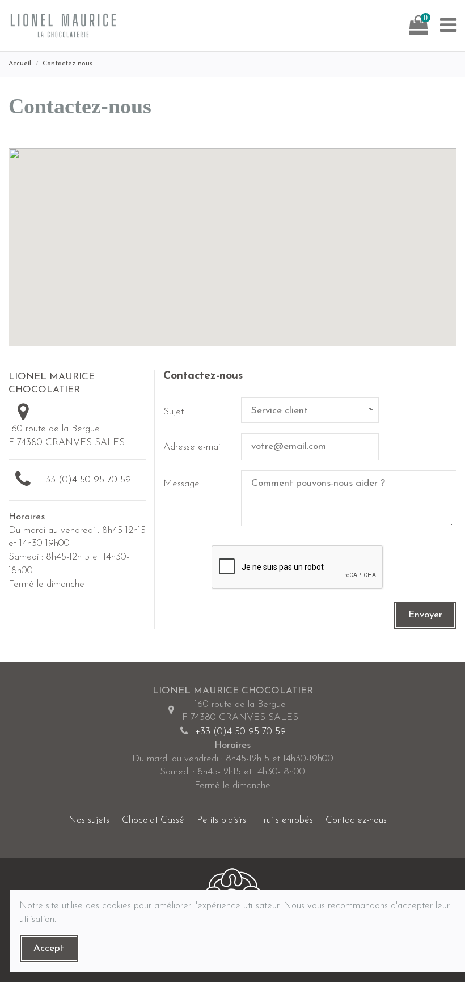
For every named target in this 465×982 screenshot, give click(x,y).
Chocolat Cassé (153, 820)
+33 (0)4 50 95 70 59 (85, 480)
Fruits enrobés (286, 820)
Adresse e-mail (192, 447)
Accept (48, 948)
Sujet (173, 412)
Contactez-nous (356, 820)
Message (181, 484)
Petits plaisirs (221, 820)
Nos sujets (89, 820)
